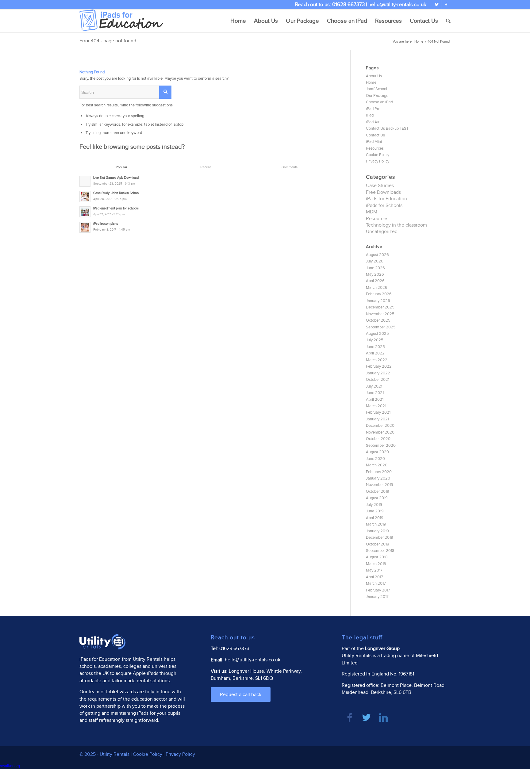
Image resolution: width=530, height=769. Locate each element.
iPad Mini (374, 141)
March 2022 (376, 360)
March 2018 (376, 563)
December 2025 (380, 307)
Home (418, 41)
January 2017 (377, 596)
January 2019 (377, 531)
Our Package (377, 95)
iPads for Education (386, 199)
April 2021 (374, 399)
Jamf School (376, 88)
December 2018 (379, 537)
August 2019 (377, 497)
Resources (375, 148)
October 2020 (378, 438)
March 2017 (376, 583)
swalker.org (10, 765)
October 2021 (377, 379)
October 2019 (377, 491)
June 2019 (375, 511)
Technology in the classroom (396, 225)
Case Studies (380, 186)
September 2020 (381, 445)
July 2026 (374, 261)
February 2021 (378, 412)
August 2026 (377, 254)
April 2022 (375, 353)
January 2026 (378, 300)
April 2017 (374, 577)
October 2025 (378, 320)
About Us (374, 76)
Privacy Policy (377, 161)
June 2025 (375, 346)
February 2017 (378, 590)
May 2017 (374, 570)
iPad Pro (373, 108)
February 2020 (379, 471)
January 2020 (378, 478)
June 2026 (375, 268)
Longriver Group (382, 649)
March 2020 (376, 465)
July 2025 (374, 340)
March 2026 (376, 287)
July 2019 (374, 504)
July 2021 (374, 386)
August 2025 (377, 333)
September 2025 (381, 327)
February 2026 (379, 294)
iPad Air (372, 122)
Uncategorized (382, 232)
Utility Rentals (148, 659)
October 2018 (377, 544)
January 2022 (378, 373)
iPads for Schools (384, 206)
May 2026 (375, 274)
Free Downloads (383, 192)
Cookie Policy (377, 154)
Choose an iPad (379, 102)
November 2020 (380, 432)
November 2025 (380, 314)
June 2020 (375, 458)
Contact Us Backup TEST (387, 128)
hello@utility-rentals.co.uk (397, 5)
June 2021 (375, 392)
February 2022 (379, 366)
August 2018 (377, 557)
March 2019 (376, 524)
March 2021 (376, 406)
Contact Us (375, 135)
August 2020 (377, 452)
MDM (371, 212)
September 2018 (380, 550)
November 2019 (379, 484)
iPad (370, 115)
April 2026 (375, 280)
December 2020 (380, 425)
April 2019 (374, 517)
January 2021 (377, 419)
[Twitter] (436, 4)
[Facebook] (446, 4)
